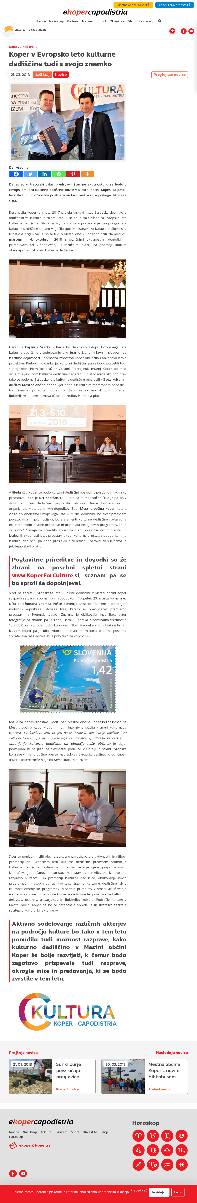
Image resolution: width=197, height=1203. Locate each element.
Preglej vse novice (170, 74)
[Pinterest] (73, 174)
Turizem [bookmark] (87, 21)
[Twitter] (30, 174)
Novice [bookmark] (40, 21)
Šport (75, 1131)
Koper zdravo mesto (173, 5)
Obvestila (90, 1131)
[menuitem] (41, 21)
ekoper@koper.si (34, 1145)
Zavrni (178, 1192)
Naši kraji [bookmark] (56, 21)
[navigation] (98, 19)
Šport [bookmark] (102, 21)
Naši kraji (29, 47)
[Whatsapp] (59, 174)
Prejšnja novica (23, 1052)
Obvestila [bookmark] (117, 21)
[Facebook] (16, 174)
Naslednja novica (172, 1052)
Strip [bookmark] (132, 21)
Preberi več (139, 1190)
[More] (87, 174)
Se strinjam (159, 1192)
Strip (104, 1131)
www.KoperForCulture (42, 575)
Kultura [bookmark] (72, 21)
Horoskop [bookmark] (146, 21)
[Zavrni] (192, 1194)
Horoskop (16, 1136)
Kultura (45, 1131)
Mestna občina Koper (131, 5)
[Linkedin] (44, 174)
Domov (14, 47)
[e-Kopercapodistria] (95, 12)
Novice (14, 1131)
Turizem (61, 1131)
